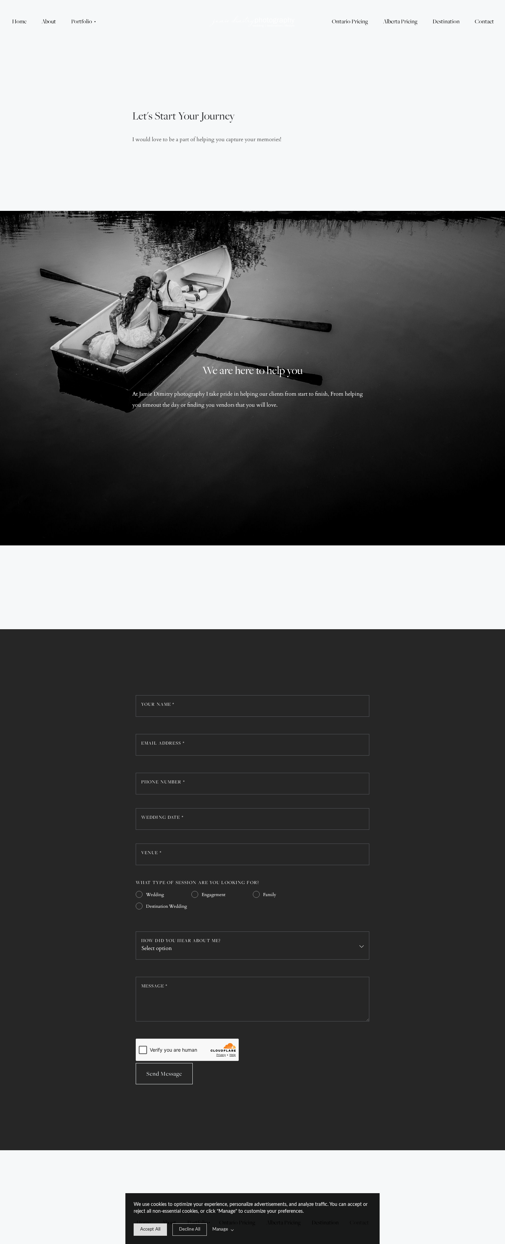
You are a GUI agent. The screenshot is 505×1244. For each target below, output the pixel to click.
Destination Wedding (166, 906)
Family (269, 895)
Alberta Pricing (400, 21)
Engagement (213, 895)
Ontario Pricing (350, 21)
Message (154, 986)
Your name (157, 704)
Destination (446, 21)
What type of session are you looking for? (197, 882)
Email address (162, 743)
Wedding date (162, 817)
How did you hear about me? (181, 940)
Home (19, 21)
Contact (484, 21)
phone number (163, 782)
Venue (151, 852)
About (49, 21)
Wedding (155, 895)
